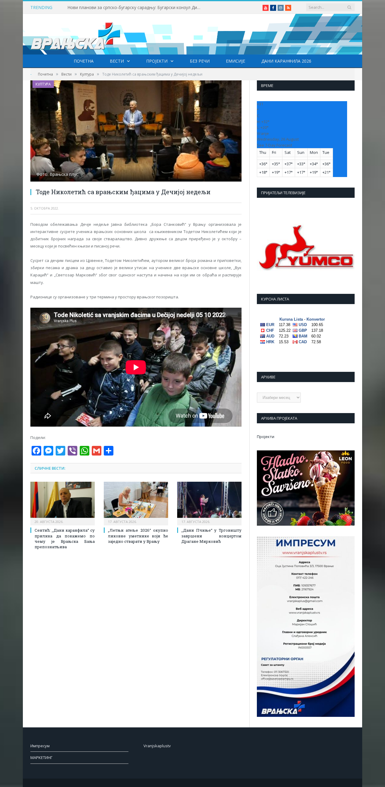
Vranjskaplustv (157, 745)
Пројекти (157, 61)
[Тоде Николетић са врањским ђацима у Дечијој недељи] (136, 131)
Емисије (235, 61)
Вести (117, 61)
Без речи (200, 61)
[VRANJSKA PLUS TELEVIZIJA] (75, 34)
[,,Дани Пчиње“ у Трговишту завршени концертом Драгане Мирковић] (209, 503)
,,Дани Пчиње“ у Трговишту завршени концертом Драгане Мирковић (211, 535)
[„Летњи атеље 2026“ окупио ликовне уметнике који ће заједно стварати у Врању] (136, 503)
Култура (43, 84)
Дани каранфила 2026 (286, 61)
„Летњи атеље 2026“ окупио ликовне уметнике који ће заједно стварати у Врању (138, 535)
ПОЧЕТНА (84, 61)
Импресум (40, 745)
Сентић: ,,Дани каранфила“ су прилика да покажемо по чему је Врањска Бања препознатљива (65, 538)
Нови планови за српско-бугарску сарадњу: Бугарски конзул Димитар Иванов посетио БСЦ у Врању (136, 7)
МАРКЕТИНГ (41, 757)
